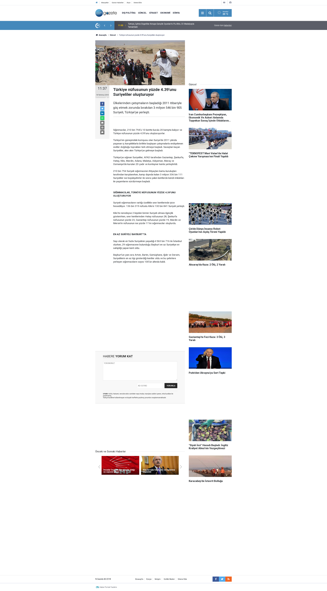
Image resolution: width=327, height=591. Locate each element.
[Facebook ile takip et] (216, 579)
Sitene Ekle (138, 3)
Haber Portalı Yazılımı (108, 587)
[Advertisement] (74, 74)
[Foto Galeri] (230, 2)
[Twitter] (102, 109)
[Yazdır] (102, 127)
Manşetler (105, 3)
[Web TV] (224, 2)
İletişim (158, 579)
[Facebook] (102, 104)
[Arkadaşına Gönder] (102, 123)
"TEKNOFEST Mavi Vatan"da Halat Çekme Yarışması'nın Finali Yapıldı (158, 25)
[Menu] (202, 13)
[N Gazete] (106, 13)
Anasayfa (139, 579)
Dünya (176, 13)
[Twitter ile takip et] (222, 579)
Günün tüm (223, 25)
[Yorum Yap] (102, 132)
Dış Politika (129, 13)
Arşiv (128, 3)
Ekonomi (165, 13)
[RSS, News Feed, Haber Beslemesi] (228, 579)
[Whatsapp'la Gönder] (102, 118)
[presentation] (104, 25)
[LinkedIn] (102, 113)
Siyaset (153, 13)
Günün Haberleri (118, 3)
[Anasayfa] (96, 3)
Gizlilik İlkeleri (169, 579)
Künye (148, 579)
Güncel (142, 13)
